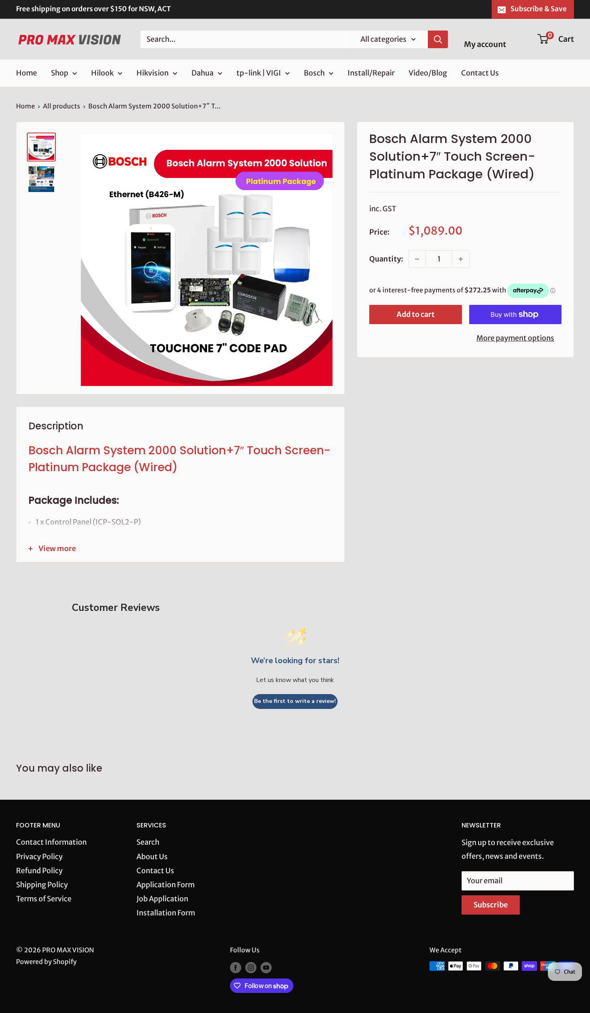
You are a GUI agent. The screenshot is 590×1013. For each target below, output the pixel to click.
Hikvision (152, 73)
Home (26, 73)
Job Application (162, 898)
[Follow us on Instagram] (250, 967)
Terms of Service (43, 898)
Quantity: (386, 258)
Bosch (314, 73)
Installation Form (165, 912)
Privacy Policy (39, 856)
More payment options (515, 338)
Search (147, 842)
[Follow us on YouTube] (266, 967)
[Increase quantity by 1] (460, 259)
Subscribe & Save (539, 8)
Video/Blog (428, 73)
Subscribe (491, 904)
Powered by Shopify (46, 962)
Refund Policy (39, 870)
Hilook (102, 73)
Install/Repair (371, 73)
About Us (152, 856)
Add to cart (416, 314)
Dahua (202, 73)
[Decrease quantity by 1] (417, 259)
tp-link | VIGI (258, 73)
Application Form (165, 884)
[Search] (438, 39)
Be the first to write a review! (295, 701)
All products (61, 106)
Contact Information (51, 842)
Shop (59, 73)
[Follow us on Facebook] (235, 967)
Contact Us (480, 73)
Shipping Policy (42, 884)
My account (485, 44)
